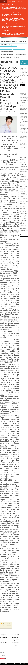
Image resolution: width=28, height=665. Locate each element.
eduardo (3, 111)
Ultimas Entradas (23, 62)
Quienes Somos (5, 30)
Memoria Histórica (19, 48)
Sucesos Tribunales (20, 54)
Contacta (20, 1)
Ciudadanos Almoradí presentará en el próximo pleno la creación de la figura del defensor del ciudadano (4, 639)
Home (3, 1)
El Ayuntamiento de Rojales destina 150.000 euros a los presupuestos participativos (11, 14)
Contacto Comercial (7, 4)
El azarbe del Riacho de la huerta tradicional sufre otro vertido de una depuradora (24, 70)
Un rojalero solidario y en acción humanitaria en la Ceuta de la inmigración (23, 106)
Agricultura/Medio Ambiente (9, 41)
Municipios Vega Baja (7, 51)
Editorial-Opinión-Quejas (8, 45)
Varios (16, 57)
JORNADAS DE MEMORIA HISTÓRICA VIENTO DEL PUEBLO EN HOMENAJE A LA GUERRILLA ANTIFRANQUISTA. (13, 20)
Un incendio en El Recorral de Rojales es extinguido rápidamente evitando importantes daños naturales (13, 35)
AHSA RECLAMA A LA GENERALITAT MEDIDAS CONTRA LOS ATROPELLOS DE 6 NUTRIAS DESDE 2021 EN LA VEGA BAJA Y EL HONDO (24, 128)
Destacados (22, 41)
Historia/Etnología (6, 48)
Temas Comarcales (6, 57)
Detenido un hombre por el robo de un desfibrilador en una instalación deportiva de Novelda (13, 9)
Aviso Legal (11, 1)
